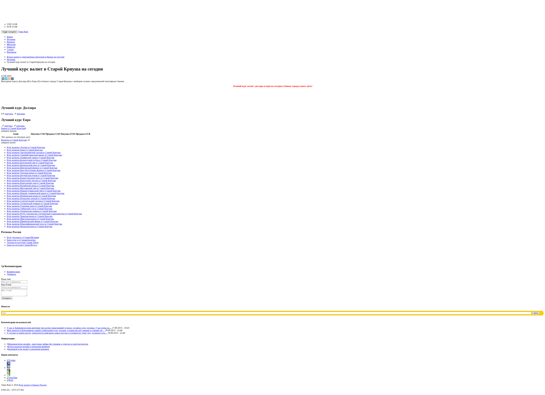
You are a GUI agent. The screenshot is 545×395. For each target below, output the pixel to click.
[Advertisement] (272, 7)
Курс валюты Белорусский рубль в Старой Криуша (31, 160)
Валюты (11, 42)
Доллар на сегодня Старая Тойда (22, 242)
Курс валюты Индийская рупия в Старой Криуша (31, 175)
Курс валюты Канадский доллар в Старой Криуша (31, 180)
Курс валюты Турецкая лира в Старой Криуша (29, 206)
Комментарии (13, 272)
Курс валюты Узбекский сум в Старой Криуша (29, 208)
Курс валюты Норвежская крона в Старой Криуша (31, 196)
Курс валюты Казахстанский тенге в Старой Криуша (32, 178)
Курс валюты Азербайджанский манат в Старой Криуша (34, 155)
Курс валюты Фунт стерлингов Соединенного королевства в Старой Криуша (44, 214)
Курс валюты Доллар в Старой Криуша (26, 147)
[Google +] (8, 375)
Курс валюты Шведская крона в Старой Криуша (30, 219)
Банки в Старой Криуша (13, 128)
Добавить (11, 274)
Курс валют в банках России (33, 385)
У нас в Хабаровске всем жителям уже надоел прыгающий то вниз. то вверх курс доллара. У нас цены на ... (59, 328)
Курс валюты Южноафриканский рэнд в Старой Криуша (34, 224)
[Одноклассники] (9, 78)
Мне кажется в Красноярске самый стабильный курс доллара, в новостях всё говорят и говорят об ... (56, 330)
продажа (21, 114)
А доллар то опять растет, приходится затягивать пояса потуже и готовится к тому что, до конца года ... (57, 333)
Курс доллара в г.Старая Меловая (23, 237)
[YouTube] (12, 377)
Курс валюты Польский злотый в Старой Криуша (31, 198)
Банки (10, 37)
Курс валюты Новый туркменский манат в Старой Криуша (35, 193)
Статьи (10, 49)
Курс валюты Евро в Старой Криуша (25, 150)
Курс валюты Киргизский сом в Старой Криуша (30, 183)
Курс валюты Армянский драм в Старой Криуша (30, 157)
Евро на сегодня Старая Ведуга (22, 245)
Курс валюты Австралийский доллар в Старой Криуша (33, 152)
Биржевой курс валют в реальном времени (28, 349)
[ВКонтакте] (3, 78)
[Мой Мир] (12, 78)
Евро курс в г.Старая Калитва (21, 240)
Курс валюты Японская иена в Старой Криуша (29, 226)
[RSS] (10, 380)
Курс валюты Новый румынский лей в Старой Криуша (33, 191)
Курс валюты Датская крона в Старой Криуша (29, 173)
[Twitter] (6, 78)
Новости (11, 47)
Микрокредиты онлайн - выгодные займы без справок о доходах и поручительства (48, 344)
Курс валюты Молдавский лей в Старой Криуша (30, 188)
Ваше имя (6, 279)
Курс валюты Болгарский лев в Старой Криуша (30, 162)
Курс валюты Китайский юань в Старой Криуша (30, 185)
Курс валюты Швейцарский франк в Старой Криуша (32, 221)
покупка (9, 114)
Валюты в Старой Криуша (14, 140)
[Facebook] (8, 368)
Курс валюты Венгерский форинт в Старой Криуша (32, 168)
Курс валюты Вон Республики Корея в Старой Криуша (33, 170)
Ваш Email (6, 284)
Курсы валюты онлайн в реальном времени (29, 346)
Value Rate (23, 31)
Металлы (11, 44)
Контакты (11, 52)
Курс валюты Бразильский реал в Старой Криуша (31, 165)
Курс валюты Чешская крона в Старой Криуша (29, 216)
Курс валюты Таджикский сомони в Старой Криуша (32, 203)
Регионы (11, 39)
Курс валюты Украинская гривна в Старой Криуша (32, 211)
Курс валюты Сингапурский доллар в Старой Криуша (33, 201)
